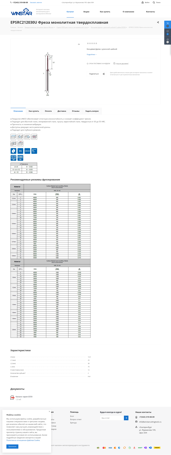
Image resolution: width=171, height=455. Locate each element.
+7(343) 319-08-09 (146, 417)
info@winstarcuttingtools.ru (150, 422)
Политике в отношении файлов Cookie (23, 440)
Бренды (73, 422)
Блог (72, 416)
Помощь (74, 412)
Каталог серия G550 (24, 396)
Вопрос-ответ (76, 419)
